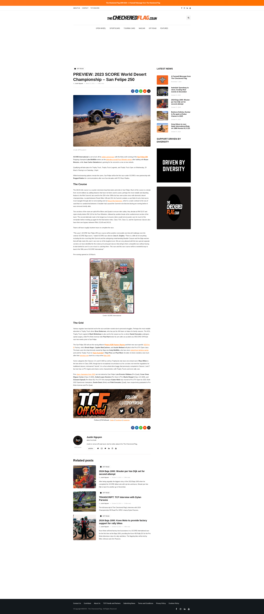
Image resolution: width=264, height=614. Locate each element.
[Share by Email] (149, 91)
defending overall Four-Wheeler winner (119, 159)
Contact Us (77, 603)
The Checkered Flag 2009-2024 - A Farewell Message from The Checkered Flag (133, 3)
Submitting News (129, 603)
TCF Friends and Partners (112, 603)
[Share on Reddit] (145, 91)
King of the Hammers (115, 201)
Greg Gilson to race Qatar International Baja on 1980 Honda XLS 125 (180, 126)
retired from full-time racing (139, 350)
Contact (85, 8)
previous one (84, 355)
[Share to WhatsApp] (141, 91)
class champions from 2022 (86, 374)
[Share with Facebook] (132, 91)
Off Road (153, 28)
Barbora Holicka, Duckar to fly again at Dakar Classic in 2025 (180, 114)
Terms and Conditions (145, 603)
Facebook (118, 420)
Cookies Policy (174, 603)
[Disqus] (112, 570)
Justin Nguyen (79, 83)
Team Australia (98, 353)
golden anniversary (108, 157)
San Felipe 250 (142, 157)
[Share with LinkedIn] (136, 91)
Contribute (87, 603)
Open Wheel (101, 28)
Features (164, 28)
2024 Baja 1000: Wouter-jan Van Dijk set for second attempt (180, 102)
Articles (90, 448)
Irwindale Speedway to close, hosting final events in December (180, 90)
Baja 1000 (107, 355)
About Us (76, 8)
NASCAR (142, 28)
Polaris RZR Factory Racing (115, 345)
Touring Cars (129, 28)
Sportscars (115, 28)
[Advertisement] (132, 48)
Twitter (112, 420)
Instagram (126, 420)
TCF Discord (94, 8)
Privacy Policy (161, 603)
